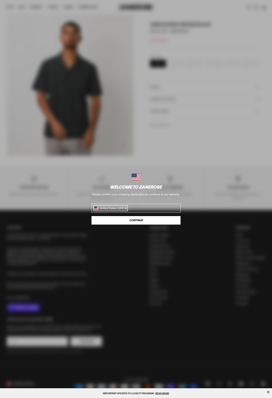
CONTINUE (136, 220)
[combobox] (110, 208)
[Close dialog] (268, 392)
